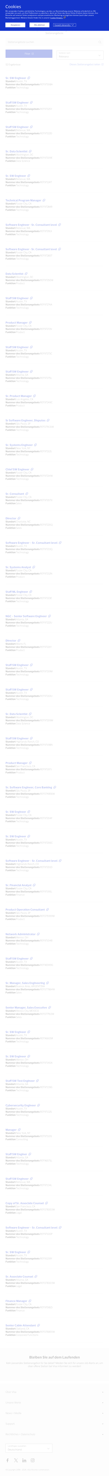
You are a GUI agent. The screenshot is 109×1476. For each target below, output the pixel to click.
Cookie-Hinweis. (56, 18)
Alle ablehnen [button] (39, 25)
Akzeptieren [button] (15, 25)
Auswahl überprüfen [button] (62, 25)
